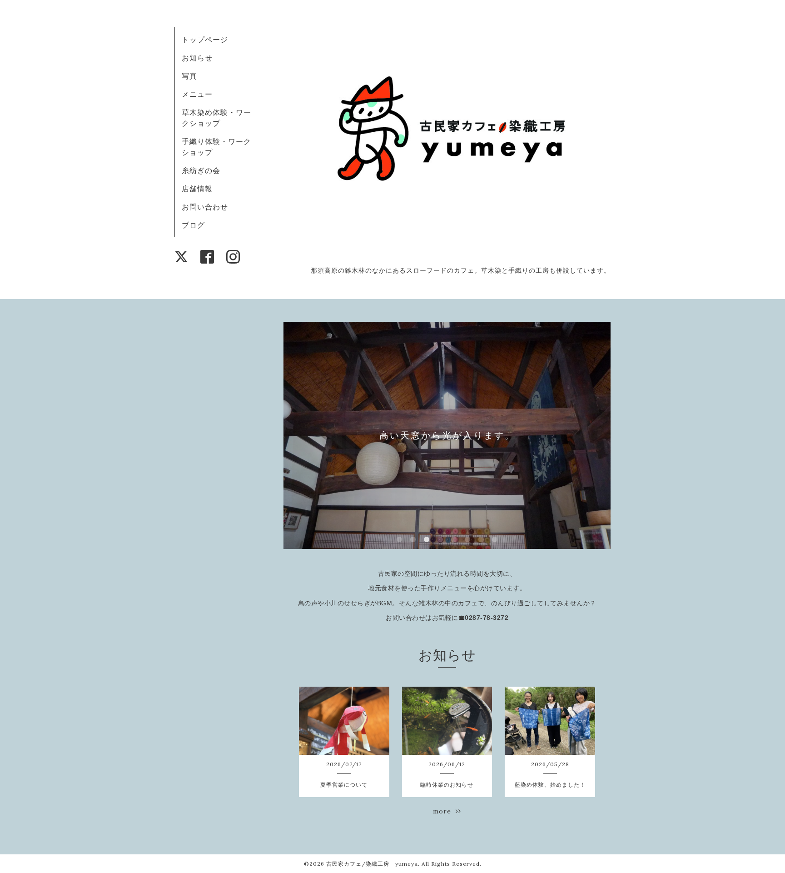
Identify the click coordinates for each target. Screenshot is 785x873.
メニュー (197, 94)
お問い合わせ (205, 206)
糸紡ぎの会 (201, 170)
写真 (189, 75)
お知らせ (197, 57)
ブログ (193, 224)
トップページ (205, 39)
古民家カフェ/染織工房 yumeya (372, 863)
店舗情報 (197, 188)
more (444, 811)
